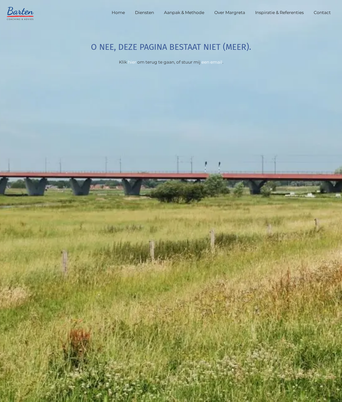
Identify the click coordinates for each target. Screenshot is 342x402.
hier (132, 62)
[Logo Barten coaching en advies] (23, 13)
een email (212, 62)
